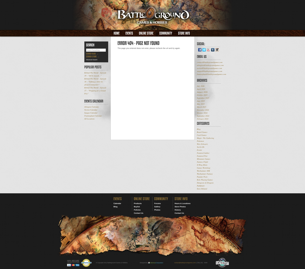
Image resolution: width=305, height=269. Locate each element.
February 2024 (202, 119)
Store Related (202, 188)
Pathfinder (201, 185)
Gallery (157, 207)
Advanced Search (91, 60)
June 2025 (201, 101)
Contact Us (138, 213)
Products (138, 203)
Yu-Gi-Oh (200, 147)
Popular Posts (202, 177)
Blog (199, 129)
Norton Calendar (90, 110)
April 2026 (201, 89)
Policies (137, 210)
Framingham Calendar (93, 116)
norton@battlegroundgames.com (209, 68)
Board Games (202, 132)
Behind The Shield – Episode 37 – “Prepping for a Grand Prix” (95, 90)
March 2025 (201, 107)
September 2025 (203, 98)
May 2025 (201, 104)
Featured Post (202, 156)
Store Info (184, 33)
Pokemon (200, 141)
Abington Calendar (91, 107)
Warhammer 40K (203, 171)
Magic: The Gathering (205, 138)
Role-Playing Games (205, 180)
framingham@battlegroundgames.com (211, 74)
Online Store (146, 33)
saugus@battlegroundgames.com (209, 71)
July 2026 (200, 86)
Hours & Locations (183, 203)
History (178, 210)
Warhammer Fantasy (205, 174)
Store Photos (180, 207)
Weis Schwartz (202, 144)
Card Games (202, 135)
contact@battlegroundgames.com (210, 62)
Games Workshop (203, 168)
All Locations (89, 119)
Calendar (117, 203)
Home (116, 33)
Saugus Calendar (91, 113)
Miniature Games (203, 159)
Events (129, 33)
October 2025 (202, 95)
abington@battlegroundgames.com (210, 65)
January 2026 (202, 92)
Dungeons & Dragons (205, 183)
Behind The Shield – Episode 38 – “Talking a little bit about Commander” (95, 81)
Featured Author (203, 153)
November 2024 (203, 110)
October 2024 (202, 113)
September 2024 (203, 116)
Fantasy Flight (202, 162)
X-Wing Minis (202, 165)
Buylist (137, 207)
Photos (157, 210)
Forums (157, 203)
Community (165, 33)
